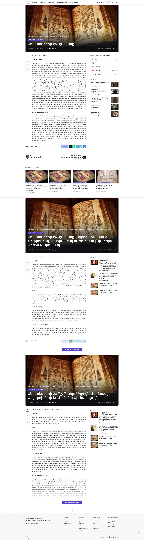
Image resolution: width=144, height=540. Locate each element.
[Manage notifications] (138, 532)
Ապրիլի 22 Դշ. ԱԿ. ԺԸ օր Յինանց (108, 283)
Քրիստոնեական (95, 94)
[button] (109, 2)
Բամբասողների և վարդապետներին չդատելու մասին (98, 91)
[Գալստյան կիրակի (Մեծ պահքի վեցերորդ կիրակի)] (114, 100)
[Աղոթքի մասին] (114, 107)
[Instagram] (103, 2)
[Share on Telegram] (27, 68)
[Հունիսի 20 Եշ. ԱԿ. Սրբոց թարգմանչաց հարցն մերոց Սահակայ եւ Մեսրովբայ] (84, 176)
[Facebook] (97, 2)
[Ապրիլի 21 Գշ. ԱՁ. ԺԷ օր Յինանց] (94, 292)
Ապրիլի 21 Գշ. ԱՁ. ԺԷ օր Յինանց (108, 290)
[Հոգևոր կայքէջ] (28, 2)
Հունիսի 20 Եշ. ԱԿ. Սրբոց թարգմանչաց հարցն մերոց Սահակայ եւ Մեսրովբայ (81, 186)
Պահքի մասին (94, 101)
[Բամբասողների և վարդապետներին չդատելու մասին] (114, 91)
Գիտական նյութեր (104, 270)
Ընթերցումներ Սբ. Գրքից (36, 39)
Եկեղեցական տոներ (96, 86)
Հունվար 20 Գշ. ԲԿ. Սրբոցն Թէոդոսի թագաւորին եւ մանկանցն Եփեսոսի (57, 186)
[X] (99, 2)
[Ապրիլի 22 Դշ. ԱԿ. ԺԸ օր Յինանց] (94, 285)
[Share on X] (27, 65)
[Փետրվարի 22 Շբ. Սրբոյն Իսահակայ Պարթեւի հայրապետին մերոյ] (107, 176)
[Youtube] (104, 70)
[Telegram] (105, 2)
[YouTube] (101, 2)
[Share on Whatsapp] (73, 146)
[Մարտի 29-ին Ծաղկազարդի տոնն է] (114, 84)
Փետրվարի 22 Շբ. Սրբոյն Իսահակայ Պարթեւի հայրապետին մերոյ (104, 186)
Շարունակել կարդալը (72, 349)
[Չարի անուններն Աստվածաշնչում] (114, 114)
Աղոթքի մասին (95, 105)
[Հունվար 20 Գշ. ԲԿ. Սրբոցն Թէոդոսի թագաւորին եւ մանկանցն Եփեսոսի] (60, 176)
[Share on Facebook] (27, 61)
